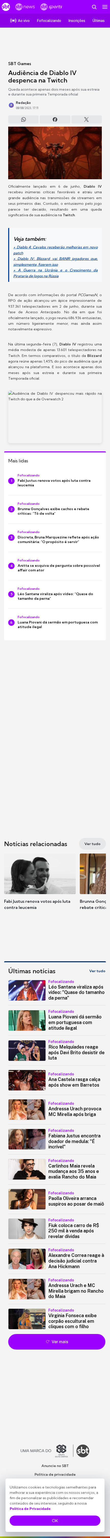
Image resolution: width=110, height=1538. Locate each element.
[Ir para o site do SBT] (82, 1451)
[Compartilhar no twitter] (86, 119)
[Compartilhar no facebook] (55, 119)
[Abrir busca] (94, 7)
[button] (40, 887)
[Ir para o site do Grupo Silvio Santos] (47, 1451)
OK (55, 1520)
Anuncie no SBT (55, 1465)
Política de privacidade (55, 1474)
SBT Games (19, 63)
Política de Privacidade (30, 1508)
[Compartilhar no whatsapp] (23, 119)
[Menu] (105, 7)
